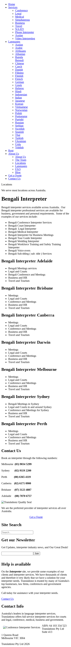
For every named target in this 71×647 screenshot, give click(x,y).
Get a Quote (36, 517)
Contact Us (7, 598)
